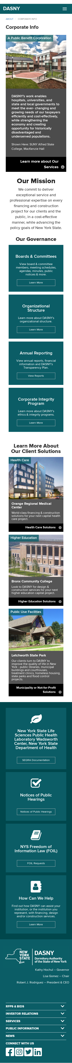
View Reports (36, 376)
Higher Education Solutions (37, 601)
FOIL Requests (36, 863)
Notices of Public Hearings (36, 811)
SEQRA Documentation (36, 760)
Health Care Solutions (40, 527)
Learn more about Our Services (39, 164)
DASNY (11, 8)
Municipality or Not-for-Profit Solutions (36, 690)
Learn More (36, 282)
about (9, 19)
